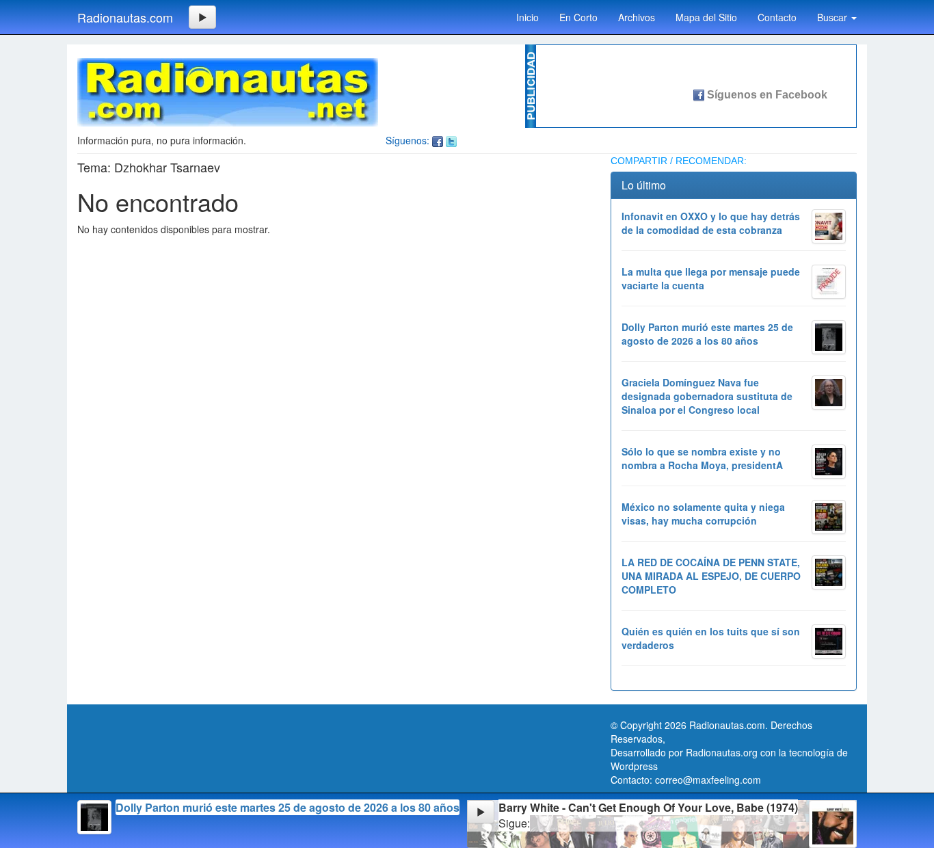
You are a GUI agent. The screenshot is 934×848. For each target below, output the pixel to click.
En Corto (578, 17)
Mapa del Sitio (706, 17)
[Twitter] (451, 140)
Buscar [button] (833, 17)
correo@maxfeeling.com (708, 779)
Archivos (636, 17)
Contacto (777, 17)
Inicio (527, 17)
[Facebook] (437, 140)
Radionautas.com (125, 17)
